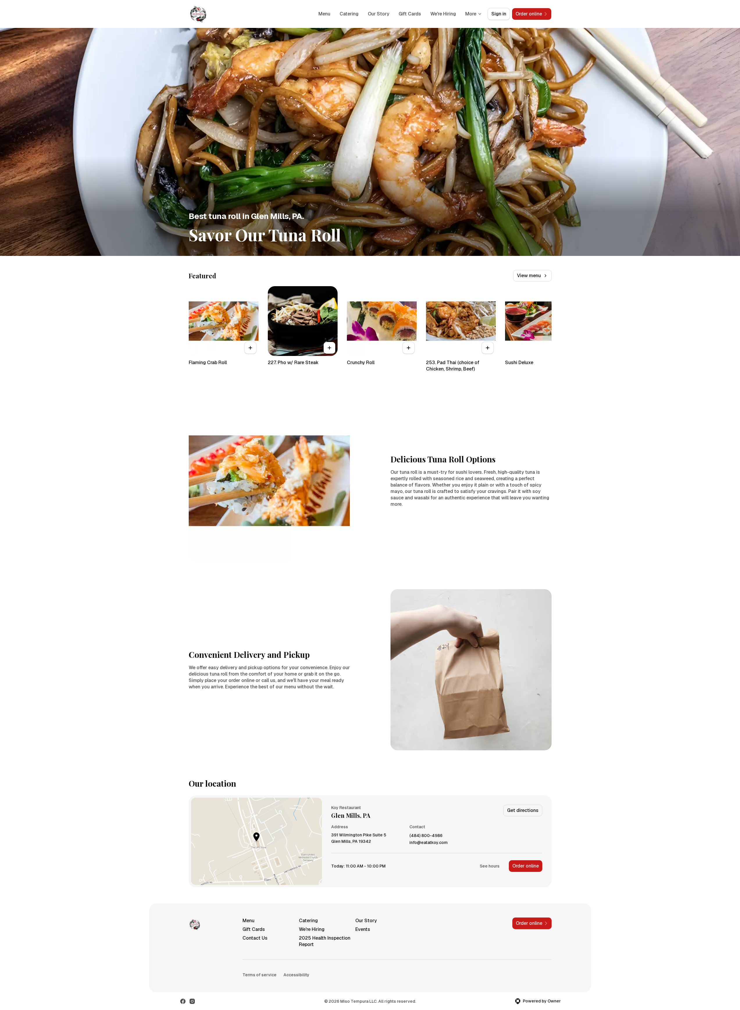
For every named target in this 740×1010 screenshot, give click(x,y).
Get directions (522, 810)
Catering (349, 14)
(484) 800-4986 (426, 835)
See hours (490, 866)
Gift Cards (410, 14)
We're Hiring (443, 14)
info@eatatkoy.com (428, 842)
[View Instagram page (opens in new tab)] (192, 1001)
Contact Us (255, 938)
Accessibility (296, 974)
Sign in (498, 14)
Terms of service (259, 974)
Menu (324, 14)
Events (362, 929)
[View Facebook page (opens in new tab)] (182, 1001)
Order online (525, 866)
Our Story (378, 14)
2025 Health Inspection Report (324, 941)
